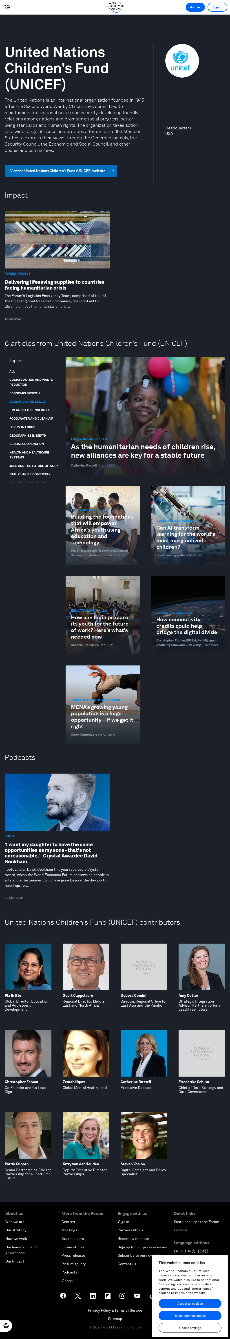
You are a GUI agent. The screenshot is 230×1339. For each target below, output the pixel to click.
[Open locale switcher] (6, 1326)
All (12, 371)
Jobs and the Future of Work (33, 466)
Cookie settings (190, 1328)
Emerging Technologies (29, 410)
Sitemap (115, 1319)
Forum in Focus (22, 427)
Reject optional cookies (190, 1315)
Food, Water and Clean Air (31, 418)
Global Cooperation (26, 444)
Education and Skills (27, 401)
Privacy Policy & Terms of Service (115, 1310)
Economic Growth (24, 393)
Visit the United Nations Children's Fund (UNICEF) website (57, 171)
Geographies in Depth (27, 435)
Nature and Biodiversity (30, 474)
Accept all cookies (190, 1303)
